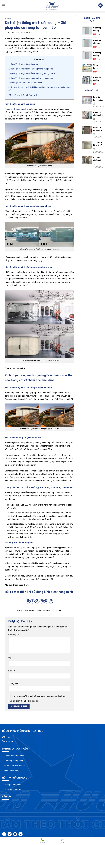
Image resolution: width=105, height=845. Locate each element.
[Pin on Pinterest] (46, 601)
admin (29, 33)
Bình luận (13, 634)
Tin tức (8, 19)
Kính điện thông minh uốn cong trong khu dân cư (30, 78)
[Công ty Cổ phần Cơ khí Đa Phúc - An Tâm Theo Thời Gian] (52, 5)
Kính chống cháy (11, 771)
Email (11, 671)
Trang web (13, 683)
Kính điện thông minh (14, 109)
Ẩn (43, 59)
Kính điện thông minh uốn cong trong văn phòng (30, 69)
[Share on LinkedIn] (51, 601)
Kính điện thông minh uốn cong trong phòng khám (31, 73)
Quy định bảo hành (12, 784)
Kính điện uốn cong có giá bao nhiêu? (25, 83)
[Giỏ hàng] (100, 5)
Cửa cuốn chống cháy (14, 755)
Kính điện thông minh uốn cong (23, 64)
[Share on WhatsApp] (28, 601)
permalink (58, 610)
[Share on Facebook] (32, 601)
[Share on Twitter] (37, 601)
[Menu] (3, 5)
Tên (11, 658)
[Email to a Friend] (42, 601)
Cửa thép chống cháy (13, 760)
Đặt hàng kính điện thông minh (22, 95)
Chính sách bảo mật (13, 789)
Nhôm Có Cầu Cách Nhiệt (15, 765)
